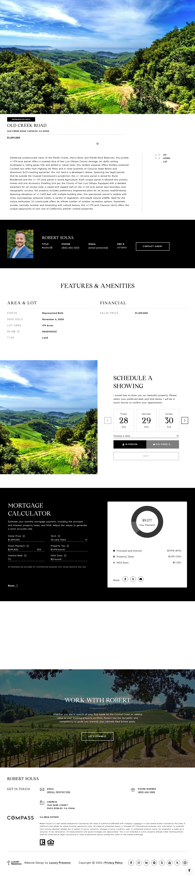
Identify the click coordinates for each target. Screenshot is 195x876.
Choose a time (121, 436)
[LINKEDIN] (146, 863)
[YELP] (162, 863)
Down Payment (16, 545)
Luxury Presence (60, 862)
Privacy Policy (113, 862)
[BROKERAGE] (185, 863)
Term (53, 536)
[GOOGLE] (154, 863)
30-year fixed (58, 539)
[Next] (184, 420)
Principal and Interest (129, 551)
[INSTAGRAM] (139, 863)
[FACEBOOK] (131, 863)
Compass (137, 823)
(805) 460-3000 (70, 247)
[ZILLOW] (169, 863)
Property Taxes (125, 556)
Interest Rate (15, 555)
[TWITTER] (177, 863)
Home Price (14, 536)
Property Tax (58, 545)
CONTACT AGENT (153, 246)
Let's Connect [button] (97, 736)
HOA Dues (57, 555)
